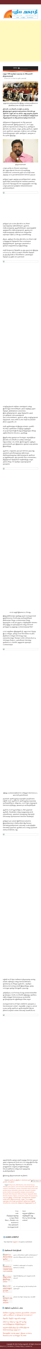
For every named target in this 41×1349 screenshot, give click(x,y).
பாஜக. (23, 1199)
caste (36, 1186)
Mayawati (14, 1194)
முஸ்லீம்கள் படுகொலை (23, 1201)
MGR (19, 1194)
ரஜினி (33, 1201)
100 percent (12, 1185)
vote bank (5, 1197)
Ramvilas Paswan (7, 1196)
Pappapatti (30, 1194)
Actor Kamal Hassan (29, 1185)
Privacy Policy (19, 1346)
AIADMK (5, 1186)
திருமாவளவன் (15, 1199)
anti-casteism (11, 1186)
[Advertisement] (20, 41)
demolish (27, 1190)
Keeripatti (5, 1194)
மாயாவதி (12, 1201)
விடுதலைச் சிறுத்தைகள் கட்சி (27, 1203)
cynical (33, 1188)
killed (10, 1194)
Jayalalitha (17, 1192)
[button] (24, 69)
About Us (3, 1346)
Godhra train (10, 1192)
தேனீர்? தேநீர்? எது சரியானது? (14, 1319)
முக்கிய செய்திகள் (8, 1182)
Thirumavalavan (33, 1196)
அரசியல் (12, 1180)
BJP (33, 1186)
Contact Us (28, 1346)
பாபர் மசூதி (28, 1199)
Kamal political (30, 1192)
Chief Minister (12, 1188)
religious (15, 1196)
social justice (21, 1196)
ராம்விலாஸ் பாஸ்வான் (10, 1203)
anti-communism (20, 1186)
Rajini (35, 1194)
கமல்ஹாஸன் (26, 1197)
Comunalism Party (25, 1188)
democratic (21, 1190)
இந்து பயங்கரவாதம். (15, 1197)
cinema (18, 1188)
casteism (5, 1188)
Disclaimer (10, 1346)
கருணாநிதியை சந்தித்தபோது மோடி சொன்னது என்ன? (29, 1215)
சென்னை (24, 1180)
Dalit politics (14, 1190)
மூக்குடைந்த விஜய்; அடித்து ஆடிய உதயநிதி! (24, 1297)
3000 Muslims (19, 1185)
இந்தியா (18, 1180)
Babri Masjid (28, 1186)
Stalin (26, 1196)
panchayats (24, 1194)
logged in (15, 1242)
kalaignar (22, 1192)
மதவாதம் (6, 1201)
